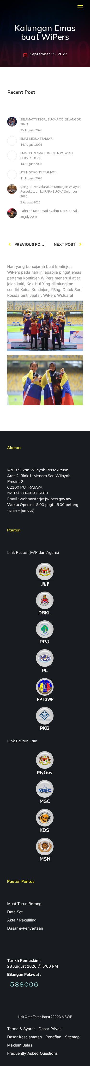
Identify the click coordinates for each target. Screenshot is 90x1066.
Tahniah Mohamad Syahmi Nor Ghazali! (49, 210)
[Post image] (12, 121)
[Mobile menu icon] (80, 7)
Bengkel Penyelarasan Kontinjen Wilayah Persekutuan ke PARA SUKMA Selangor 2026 (50, 191)
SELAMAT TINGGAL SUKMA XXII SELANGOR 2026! (50, 121)
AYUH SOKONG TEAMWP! (38, 172)
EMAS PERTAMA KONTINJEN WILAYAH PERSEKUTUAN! (46, 155)
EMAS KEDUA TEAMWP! (36, 138)
